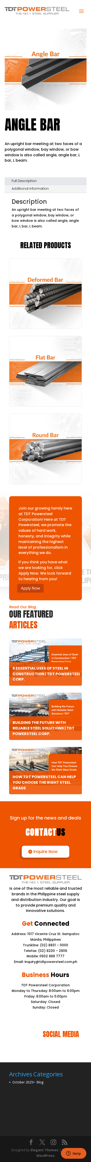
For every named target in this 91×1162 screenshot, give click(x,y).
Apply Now (30, 588)
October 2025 (22, 1082)
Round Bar (45, 474)
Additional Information (30, 188)
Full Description (24, 180)
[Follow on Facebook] (34, 1048)
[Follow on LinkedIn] (45, 1048)
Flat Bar (45, 397)
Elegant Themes (44, 1150)
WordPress (45, 1155)
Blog (39, 1082)
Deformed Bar (45, 319)
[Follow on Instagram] (56, 1048)
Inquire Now (45, 851)
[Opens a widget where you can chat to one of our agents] (73, 1154)
